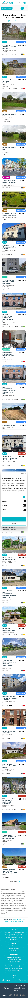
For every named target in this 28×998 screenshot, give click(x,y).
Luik (23, 919)
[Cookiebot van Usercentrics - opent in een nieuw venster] (20, 473)
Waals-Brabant (22, 923)
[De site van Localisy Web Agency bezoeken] (23, 980)
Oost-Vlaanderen (19, 921)
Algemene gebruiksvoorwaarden (14, 959)
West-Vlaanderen (6, 923)
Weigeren (14, 523)
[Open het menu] (24, 3)
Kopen (14, 946)
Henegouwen (9, 924)
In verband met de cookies (14, 961)
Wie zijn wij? (14, 950)
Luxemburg (19, 924)
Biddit (14, 977)
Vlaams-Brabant (14, 923)
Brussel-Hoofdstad (17, 919)
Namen (6, 921)
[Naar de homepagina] (7, 3)
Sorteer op (5, 20)
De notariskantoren (14, 948)
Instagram (14, 975)
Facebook (14, 972)
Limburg (14, 924)
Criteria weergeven (6, 8)
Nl (20, 2)
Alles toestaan (14, 519)
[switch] (24, 501)
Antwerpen (12, 921)
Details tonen (20, 514)
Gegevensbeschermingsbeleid (14, 957)
